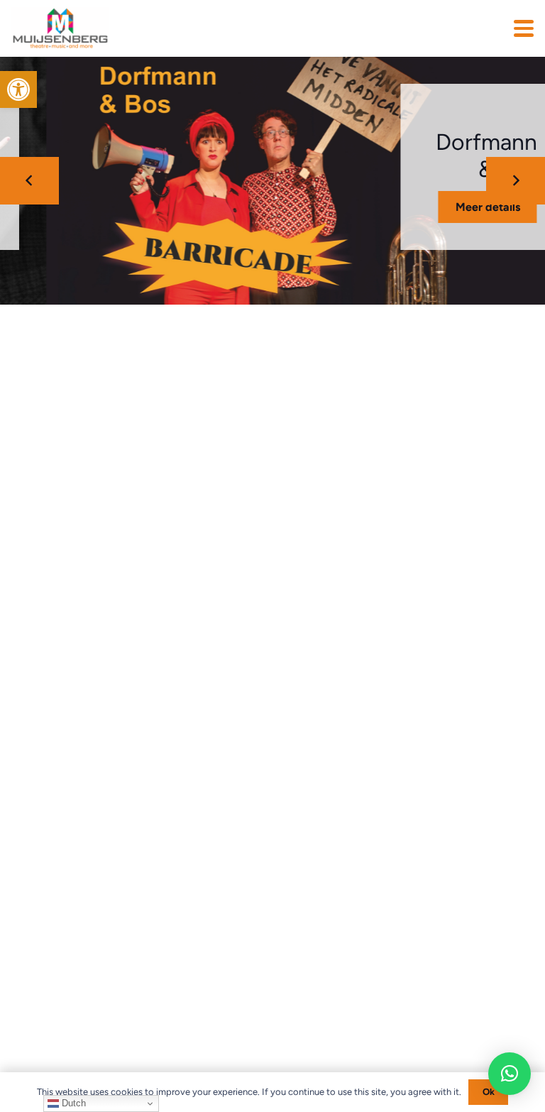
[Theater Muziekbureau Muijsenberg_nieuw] (60, 28)
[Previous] (29, 181)
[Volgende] (515, 181)
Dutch (72, 1103)
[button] (18, 89)
